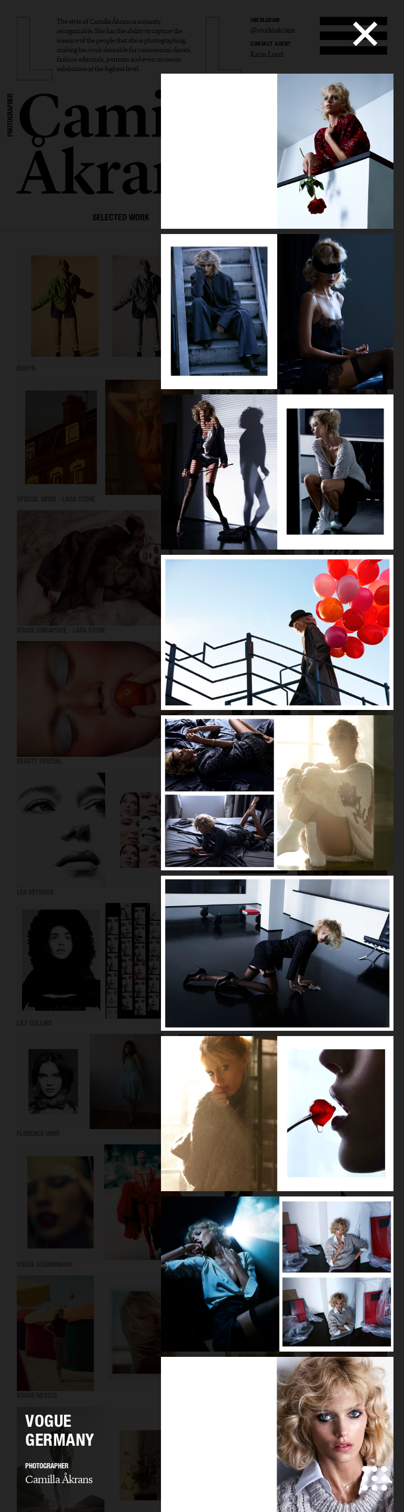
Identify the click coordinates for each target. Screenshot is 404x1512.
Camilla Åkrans (59, 1479)
